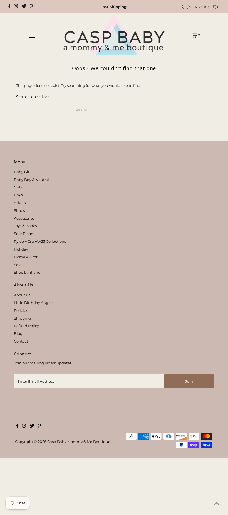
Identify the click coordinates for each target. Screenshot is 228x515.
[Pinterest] (31, 6)
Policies (21, 310)
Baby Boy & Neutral (31, 179)
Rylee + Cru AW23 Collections (40, 241)
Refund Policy (26, 325)
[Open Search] (181, 7)
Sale (18, 265)
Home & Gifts (26, 257)
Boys (18, 195)
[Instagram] (16, 6)
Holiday (21, 249)
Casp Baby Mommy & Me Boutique (78, 441)
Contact (21, 341)
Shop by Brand (27, 272)
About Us (22, 295)
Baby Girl (22, 172)
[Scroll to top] (216, 503)
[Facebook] (9, 6)
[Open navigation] (32, 35)
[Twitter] (24, 6)
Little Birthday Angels (33, 302)
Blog (18, 333)
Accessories (24, 218)
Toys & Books (25, 226)
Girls (18, 187)
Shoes (19, 210)
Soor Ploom (24, 233)
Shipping (22, 318)
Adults (20, 202)
